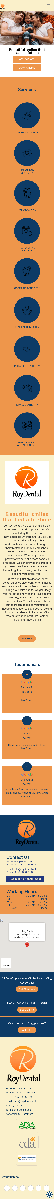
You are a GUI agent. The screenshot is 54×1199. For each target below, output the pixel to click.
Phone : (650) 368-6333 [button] (20, 1097)
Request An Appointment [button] (25, 879)
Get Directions (27, 989)
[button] (49, 5)
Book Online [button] (27, 1009)
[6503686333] (38, 5)
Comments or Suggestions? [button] (27, 1023)
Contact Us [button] (27, 1030)
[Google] (18, 631)
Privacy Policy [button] (14, 1105)
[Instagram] (29, 631)
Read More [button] (27, 638)
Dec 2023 (27, 692)
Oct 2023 (27, 738)
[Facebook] (12, 631)
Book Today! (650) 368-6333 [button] (27, 1003)
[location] (44, 5)
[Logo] (27, 833)
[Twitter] (35, 631)
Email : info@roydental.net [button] (21, 1101)
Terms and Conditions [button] (18, 1109)
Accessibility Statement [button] (19, 1114)
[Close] (41, 926)
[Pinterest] (41, 631)
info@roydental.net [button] (25, 869)
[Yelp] (23, 631)
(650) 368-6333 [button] (24, 872)
